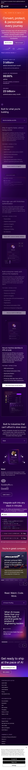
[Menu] (26, 6)
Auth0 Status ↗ (5, 729)
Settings (14, 765)
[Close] (26, 747)
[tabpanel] (14, 380)
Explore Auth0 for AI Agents (14, 166)
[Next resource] (24, 645)
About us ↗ (4, 739)
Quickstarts (4, 703)
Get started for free (6, 693)
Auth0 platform (5, 687)
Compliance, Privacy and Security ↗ (9, 737)
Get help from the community (8, 723)
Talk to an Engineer (6, 727)
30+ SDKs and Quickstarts (13, 509)
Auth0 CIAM (4, 683)
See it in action (8, 42)
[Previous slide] (21, 583)
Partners (3, 743)
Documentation (5, 701)
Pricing (3, 691)
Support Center (5, 721)
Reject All (14, 762)
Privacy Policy (21, 754)
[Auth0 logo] (13, 6)
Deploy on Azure (5, 711)
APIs (3, 705)
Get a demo (6, 672)
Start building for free (9, 667)
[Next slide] (25, 583)
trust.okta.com (6, 83)
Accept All (14, 759)
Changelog (4, 709)
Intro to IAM (4, 685)
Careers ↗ (4, 741)
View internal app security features (14, 385)
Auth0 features (5, 689)
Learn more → (6, 494)
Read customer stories (8, 52)
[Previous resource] (20, 645)
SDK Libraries (4, 707)
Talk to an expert (19, 42)
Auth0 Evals (23, 541)
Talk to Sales (4, 725)
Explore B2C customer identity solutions (14, 236)
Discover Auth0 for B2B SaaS (14, 312)
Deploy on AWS (5, 714)
